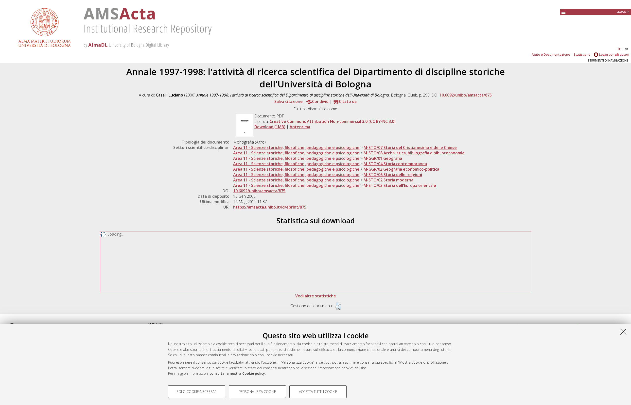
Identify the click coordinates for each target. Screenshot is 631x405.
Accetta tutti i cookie (318, 391)
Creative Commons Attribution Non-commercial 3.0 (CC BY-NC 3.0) (333, 121)
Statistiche (582, 54)
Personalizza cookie (257, 391)
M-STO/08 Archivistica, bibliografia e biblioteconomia (414, 153)
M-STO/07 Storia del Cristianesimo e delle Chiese (410, 147)
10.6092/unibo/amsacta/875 (465, 95)
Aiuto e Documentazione (551, 54)
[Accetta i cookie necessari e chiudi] (623, 332)
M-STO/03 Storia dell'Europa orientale (400, 185)
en (626, 49)
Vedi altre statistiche (315, 296)
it (619, 49)
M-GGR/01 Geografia (383, 158)
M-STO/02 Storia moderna (388, 180)
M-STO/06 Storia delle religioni (393, 174)
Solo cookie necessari (196, 391)
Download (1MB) (269, 127)
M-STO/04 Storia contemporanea (395, 163)
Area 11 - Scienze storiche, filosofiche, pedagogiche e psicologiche (296, 147)
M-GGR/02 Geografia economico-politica (401, 169)
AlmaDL (623, 12)
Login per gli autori (613, 54)
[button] (338, 306)
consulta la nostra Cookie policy (237, 373)
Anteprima (300, 127)
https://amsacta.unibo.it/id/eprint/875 (269, 207)
